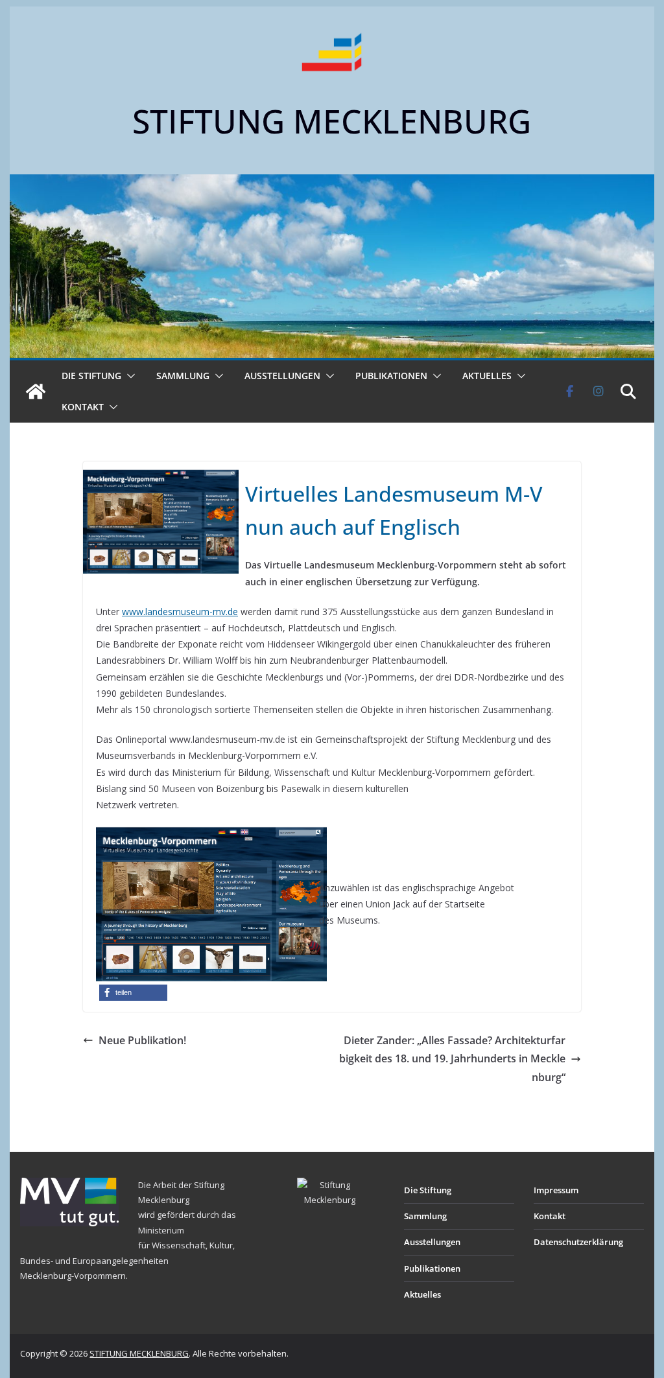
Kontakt (83, 407)
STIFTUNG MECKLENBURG (331, 121)
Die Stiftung (91, 375)
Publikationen (391, 375)
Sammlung (182, 375)
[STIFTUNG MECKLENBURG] (35, 391)
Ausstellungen (282, 375)
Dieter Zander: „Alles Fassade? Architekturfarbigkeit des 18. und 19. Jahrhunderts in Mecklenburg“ (452, 1059)
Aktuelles (487, 375)
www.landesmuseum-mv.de (180, 611)
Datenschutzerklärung (578, 1242)
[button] (128, 376)
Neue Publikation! (142, 1040)
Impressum (556, 1190)
